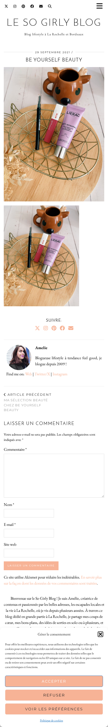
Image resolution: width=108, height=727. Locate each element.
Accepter (54, 681)
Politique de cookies (51, 720)
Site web (10, 544)
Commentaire (15, 449)
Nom (9, 504)
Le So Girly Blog (54, 23)
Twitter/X (42, 374)
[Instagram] (15, 6)
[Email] (41, 6)
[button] (101, 6)
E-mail (10, 524)
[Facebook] (32, 6)
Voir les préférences (54, 709)
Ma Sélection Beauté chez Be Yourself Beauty (27, 402)
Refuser (54, 695)
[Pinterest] (23, 6)
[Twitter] (6, 6)
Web (28, 374)
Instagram (59, 374)
